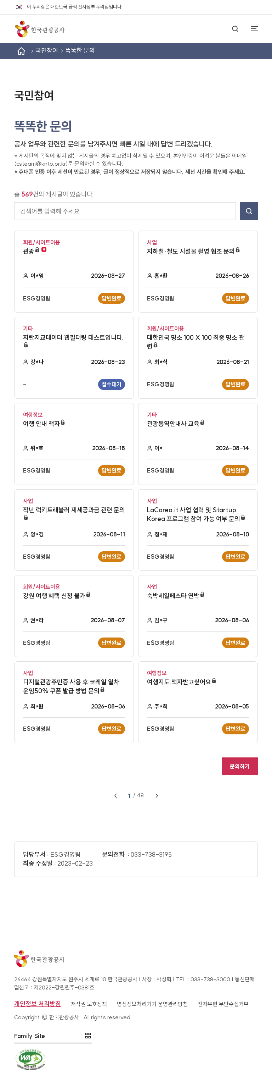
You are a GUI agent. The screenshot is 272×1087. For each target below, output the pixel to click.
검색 (249, 211)
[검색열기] (235, 29)
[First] (115, 795)
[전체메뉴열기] (251, 29)
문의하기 (240, 766)
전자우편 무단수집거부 (223, 1004)
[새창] (136, 1059)
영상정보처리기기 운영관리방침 (152, 1004)
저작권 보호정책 (89, 1004)
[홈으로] (39, 29)
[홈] (21, 51)
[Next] (156, 795)
